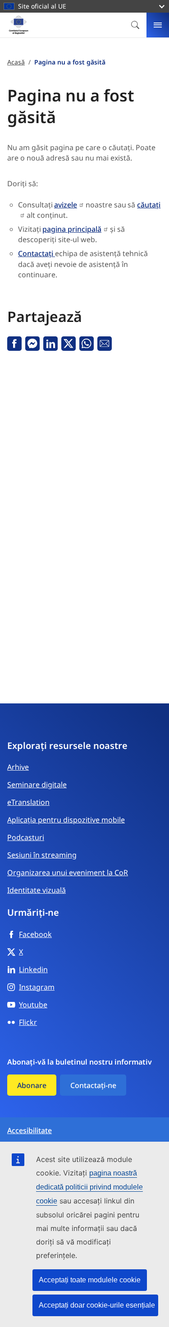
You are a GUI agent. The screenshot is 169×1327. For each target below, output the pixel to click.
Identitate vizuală (36, 890)
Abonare (31, 1085)
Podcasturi (25, 837)
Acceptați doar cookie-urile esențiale (97, 1305)
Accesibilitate (29, 1130)
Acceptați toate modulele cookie (90, 1280)
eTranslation (28, 802)
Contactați (36, 253)
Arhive (18, 767)
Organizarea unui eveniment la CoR (67, 872)
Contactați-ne (93, 1085)
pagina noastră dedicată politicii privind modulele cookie (89, 1187)
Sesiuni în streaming (42, 855)
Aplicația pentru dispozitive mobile (66, 820)
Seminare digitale (37, 785)
